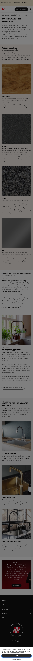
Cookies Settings (16, 659)
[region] (16, 654)
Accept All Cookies (16, 655)
